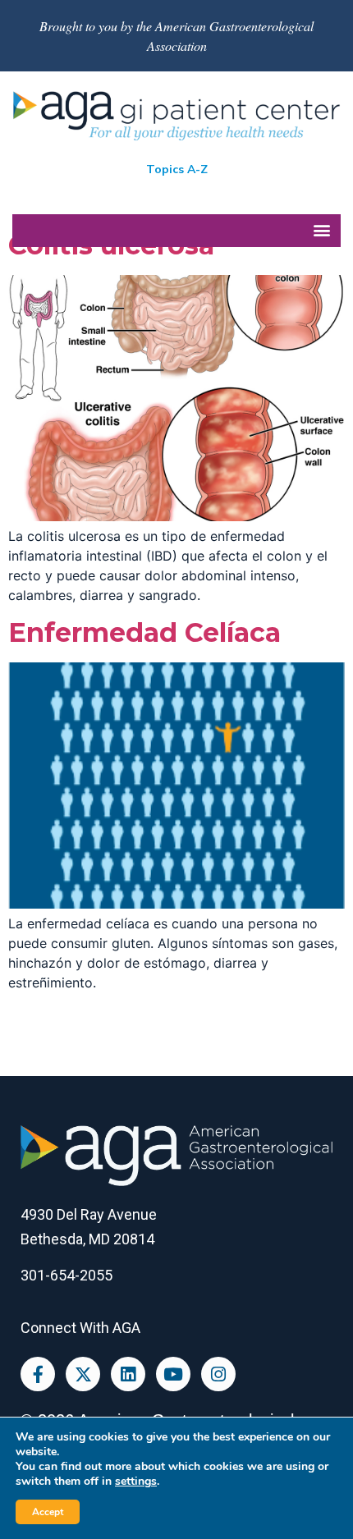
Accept (47, 1511)
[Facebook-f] (38, 1374)
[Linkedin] (128, 1374)
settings (136, 1481)
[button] (176, 230)
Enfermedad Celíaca (144, 632)
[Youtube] (173, 1374)
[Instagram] (218, 1374)
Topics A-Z (177, 169)
